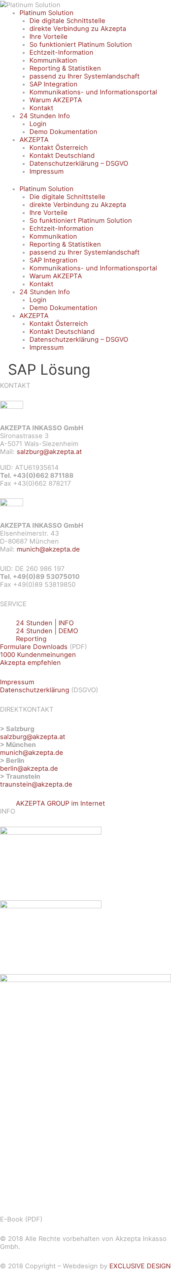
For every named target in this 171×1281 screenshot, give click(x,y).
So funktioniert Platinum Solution (80, 44)
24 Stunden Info (44, 116)
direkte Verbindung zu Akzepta (77, 29)
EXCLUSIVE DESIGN (140, 1266)
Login (38, 124)
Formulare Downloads (34, 647)
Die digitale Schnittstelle (67, 21)
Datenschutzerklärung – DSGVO (78, 163)
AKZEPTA (34, 140)
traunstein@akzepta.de (36, 784)
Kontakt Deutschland (62, 155)
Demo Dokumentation (63, 132)
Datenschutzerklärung (35, 690)
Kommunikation (53, 60)
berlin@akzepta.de (29, 768)
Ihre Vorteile (48, 36)
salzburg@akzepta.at (48, 452)
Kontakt (41, 108)
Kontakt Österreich (58, 147)
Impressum (46, 171)
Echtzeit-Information (61, 52)
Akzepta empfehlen (30, 662)
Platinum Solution (46, 13)
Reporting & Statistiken (65, 68)
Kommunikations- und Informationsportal (93, 92)
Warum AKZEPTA (55, 100)
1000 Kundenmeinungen (38, 655)
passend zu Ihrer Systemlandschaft (84, 76)
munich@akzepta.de (47, 549)
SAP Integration (53, 84)
